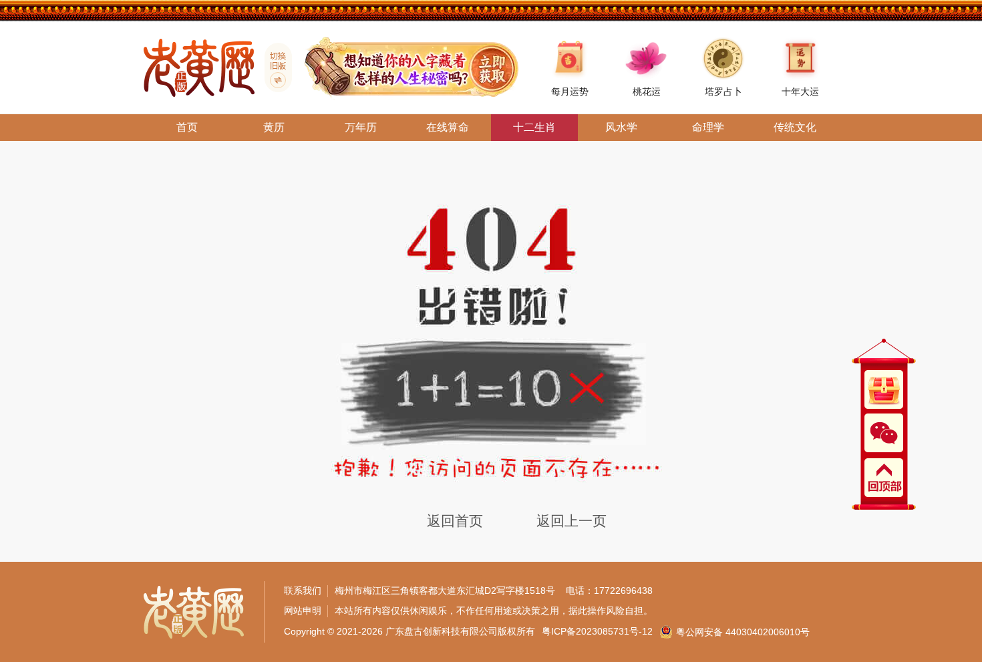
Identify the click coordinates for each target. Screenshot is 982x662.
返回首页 (455, 520)
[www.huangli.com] (273, 67)
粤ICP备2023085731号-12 (597, 631)
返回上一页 (571, 520)
